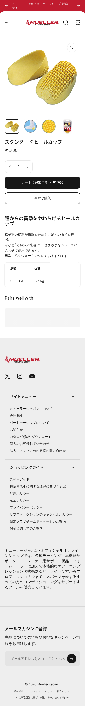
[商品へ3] (49, 126)
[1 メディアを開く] (71, 47)
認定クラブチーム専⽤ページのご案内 (38, 521)
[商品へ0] (12, 126)
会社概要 (16, 415)
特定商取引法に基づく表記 (30, 697)
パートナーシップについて (29, 423)
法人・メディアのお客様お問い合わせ (38, 451)
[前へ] (6, 5)
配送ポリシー (20, 493)
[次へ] (78, 5)
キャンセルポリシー (58, 697)
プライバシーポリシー (26, 507)
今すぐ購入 (42, 198)
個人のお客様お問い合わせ (29, 443)
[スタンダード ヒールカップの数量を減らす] (10, 167)
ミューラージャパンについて (31, 408)
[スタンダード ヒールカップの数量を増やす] (27, 167)
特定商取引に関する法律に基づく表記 (38, 486)
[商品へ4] (67, 126)
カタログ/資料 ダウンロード (30, 437)
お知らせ (16, 429)
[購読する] (71, 658)
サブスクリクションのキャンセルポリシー (41, 514)
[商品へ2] (30, 126)
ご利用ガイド (20, 479)
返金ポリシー (20, 500)
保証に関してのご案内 (26, 528)
